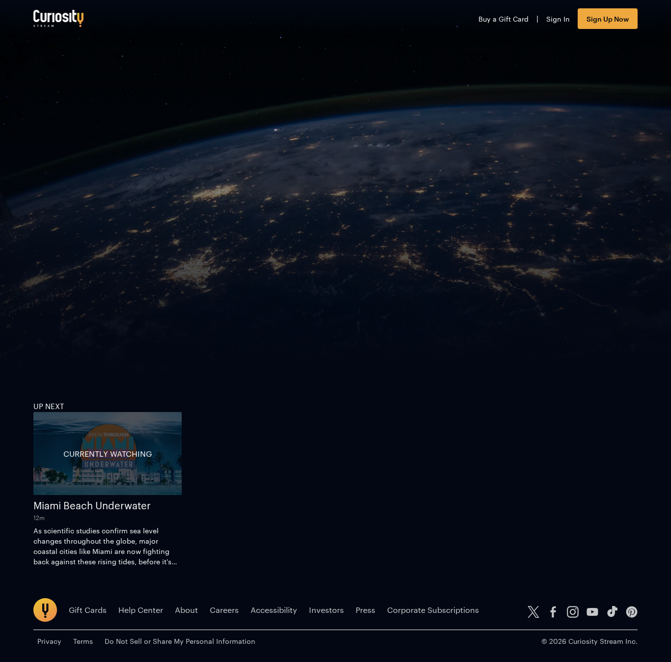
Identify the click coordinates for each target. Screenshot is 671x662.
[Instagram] (573, 612)
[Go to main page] (58, 18)
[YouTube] (592, 612)
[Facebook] (553, 612)
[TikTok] (612, 612)
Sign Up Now (608, 18)
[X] (533, 612)
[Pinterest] (632, 612)
